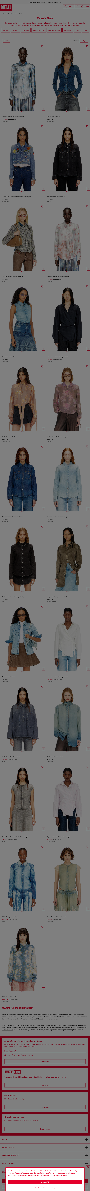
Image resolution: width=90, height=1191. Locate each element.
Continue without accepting (45, 1188)
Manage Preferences (29, 1175)
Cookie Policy (63, 1175)
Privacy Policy (50, 1175)
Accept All (45, 1182)
